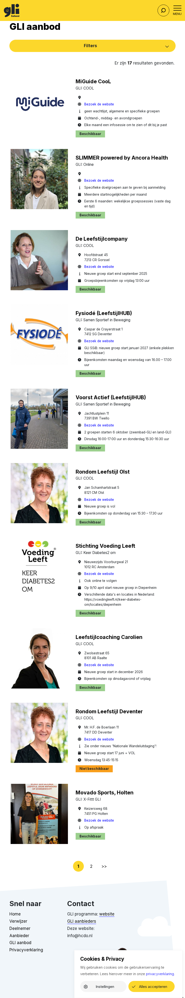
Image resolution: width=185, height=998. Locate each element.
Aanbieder (19, 935)
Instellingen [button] (105, 986)
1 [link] (78, 866)
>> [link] (104, 866)
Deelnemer (19, 928)
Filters (90, 45)
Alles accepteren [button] (153, 986)
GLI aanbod (20, 942)
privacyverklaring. (160, 974)
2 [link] (91, 866)
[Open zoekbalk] (163, 10)
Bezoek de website (99, 104)
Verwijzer (18, 921)
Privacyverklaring (26, 949)
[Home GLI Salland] (11, 10)
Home (15, 914)
